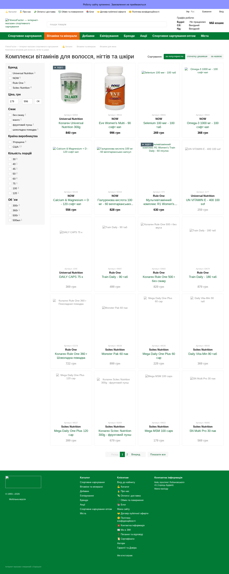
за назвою (216, 56)
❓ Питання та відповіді (130, 534)
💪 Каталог (11, 12)
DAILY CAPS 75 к (71, 277)
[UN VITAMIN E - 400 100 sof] (203, 165)
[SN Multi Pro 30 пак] (203, 395)
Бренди (129, 35)
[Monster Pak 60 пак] (115, 318)
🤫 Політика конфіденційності (144, 12)
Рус (192, 12)
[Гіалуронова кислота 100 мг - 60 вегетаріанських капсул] (115, 165)
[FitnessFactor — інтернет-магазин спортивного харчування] (23, 482)
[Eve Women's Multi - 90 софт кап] (115, 88)
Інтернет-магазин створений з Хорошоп (23, 567)
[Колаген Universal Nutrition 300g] (71, 88)
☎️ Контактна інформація (131, 525)
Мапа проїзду (161, 489)
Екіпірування (109, 35)
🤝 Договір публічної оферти (111, 12)
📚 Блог (90, 12)
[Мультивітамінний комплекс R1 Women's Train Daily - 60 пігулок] (159, 165)
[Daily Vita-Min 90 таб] (203, 318)
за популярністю (174, 56)
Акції (143, 35)
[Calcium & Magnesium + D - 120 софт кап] (71, 165)
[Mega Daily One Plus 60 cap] (159, 318)
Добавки (88, 35)
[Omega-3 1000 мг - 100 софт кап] (203, 88)
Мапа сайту (123, 509)
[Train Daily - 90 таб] (115, 242)
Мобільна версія (17, 499)
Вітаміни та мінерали (62, 35)
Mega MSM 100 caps (159, 431)
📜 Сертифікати (125, 538)
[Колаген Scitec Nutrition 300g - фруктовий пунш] (115, 395)
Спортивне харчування (25, 35)
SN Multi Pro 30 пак (202, 431)
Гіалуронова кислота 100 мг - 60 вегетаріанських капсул (115, 204)
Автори (121, 543)
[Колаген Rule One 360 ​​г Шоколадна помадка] (71, 318)
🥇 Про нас (25, 12)
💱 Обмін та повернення (70, 12)
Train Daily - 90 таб (115, 277)
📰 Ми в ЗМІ (124, 530)
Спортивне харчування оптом (174, 35)
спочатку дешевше (197, 56)
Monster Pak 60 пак (115, 354)
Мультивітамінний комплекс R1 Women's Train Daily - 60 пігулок (158, 204)
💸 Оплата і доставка (44, 12)
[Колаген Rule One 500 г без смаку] (159, 242)
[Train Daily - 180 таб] (203, 242)
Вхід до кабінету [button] (126, 482)
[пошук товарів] (164, 24)
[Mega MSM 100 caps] (159, 395)
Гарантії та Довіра (127, 547)
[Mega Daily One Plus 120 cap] (71, 395)
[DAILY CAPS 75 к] (71, 242)
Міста (205, 35)
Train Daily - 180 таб (203, 277)
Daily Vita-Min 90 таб (202, 354)
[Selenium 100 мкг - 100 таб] (159, 88)
